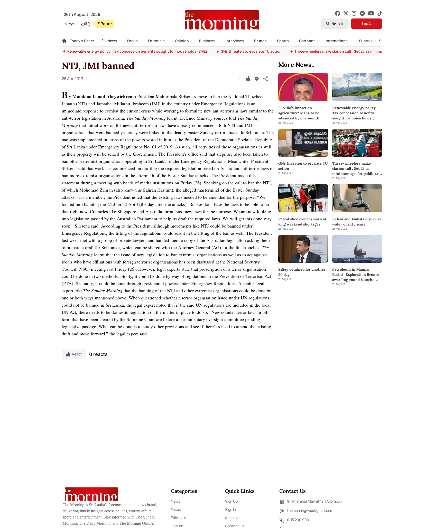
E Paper (104, 23)
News (112, 40)
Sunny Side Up (371, 40)
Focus (132, 40)
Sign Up (231, 501)
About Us (232, 517)
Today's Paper (82, 40)
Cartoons (307, 40)
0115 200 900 (298, 519)
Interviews (235, 40)
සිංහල (69, 23)
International (337, 40)
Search (337, 23)
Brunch (260, 40)
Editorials (156, 40)
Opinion (182, 40)
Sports (283, 40)
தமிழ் (85, 23)
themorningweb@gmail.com (310, 510)
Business (207, 40)
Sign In (367, 23)
